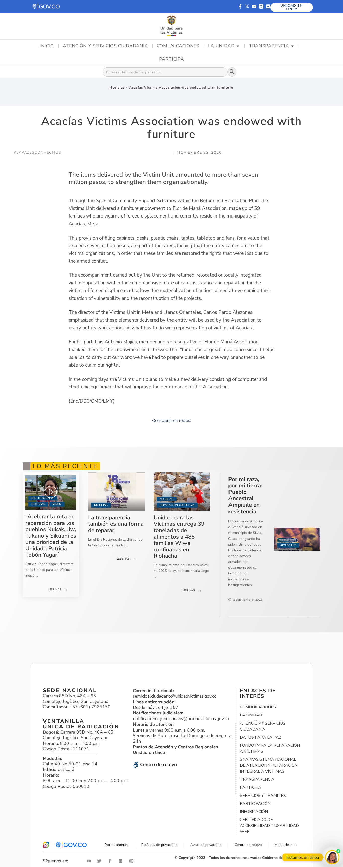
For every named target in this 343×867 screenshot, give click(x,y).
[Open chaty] (332, 857)
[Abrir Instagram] (132, 861)
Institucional (42, 498)
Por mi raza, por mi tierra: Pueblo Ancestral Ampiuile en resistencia (245, 495)
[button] (46, 6)
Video (57, 504)
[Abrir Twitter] (100, 861)
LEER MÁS (54, 589)
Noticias (117, 87)
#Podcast (288, 545)
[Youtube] (254, 6)
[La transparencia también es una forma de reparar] (116, 491)
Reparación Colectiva (177, 505)
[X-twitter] (247, 6)
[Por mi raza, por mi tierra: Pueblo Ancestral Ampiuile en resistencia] (297, 539)
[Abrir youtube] (90, 861)
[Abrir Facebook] (111, 861)
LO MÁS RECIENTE (65, 466)
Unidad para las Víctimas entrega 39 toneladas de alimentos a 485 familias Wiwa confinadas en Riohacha (179, 537)
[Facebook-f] (240, 6)
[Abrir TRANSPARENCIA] (292, 46)
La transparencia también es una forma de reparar (116, 524)
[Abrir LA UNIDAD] (238, 46)
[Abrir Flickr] (121, 861)
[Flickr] (268, 6)
